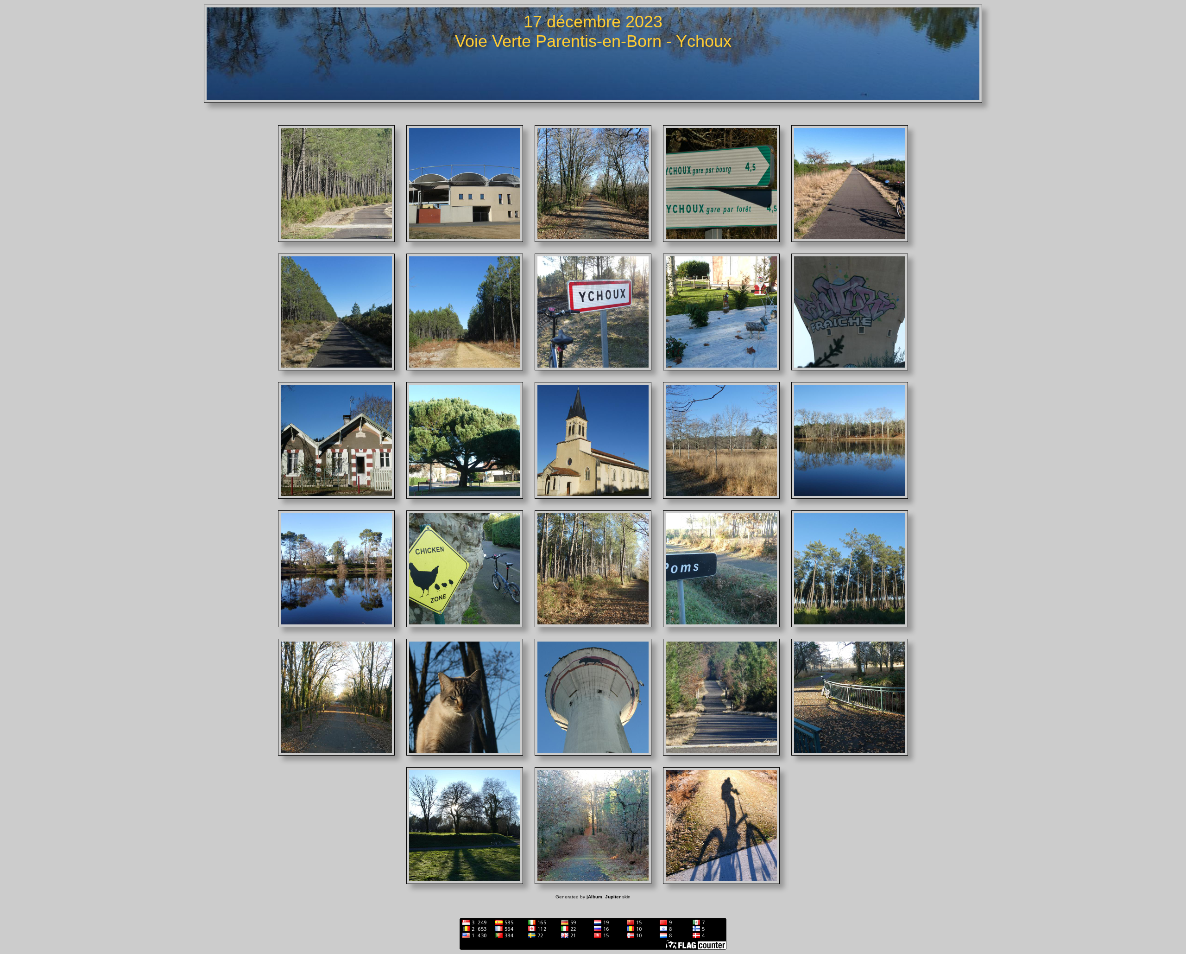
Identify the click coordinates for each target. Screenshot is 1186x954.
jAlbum (594, 896)
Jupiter (613, 896)
